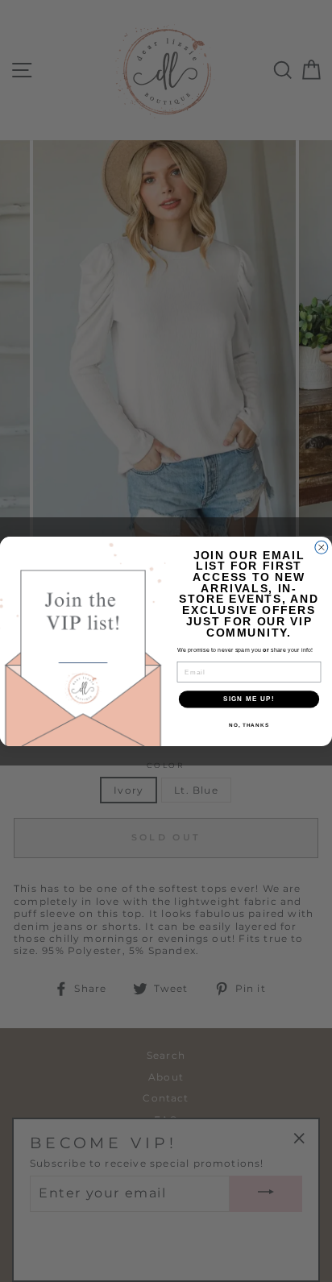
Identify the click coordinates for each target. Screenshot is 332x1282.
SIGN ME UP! (249, 699)
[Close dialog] (321, 547)
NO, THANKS (249, 724)
